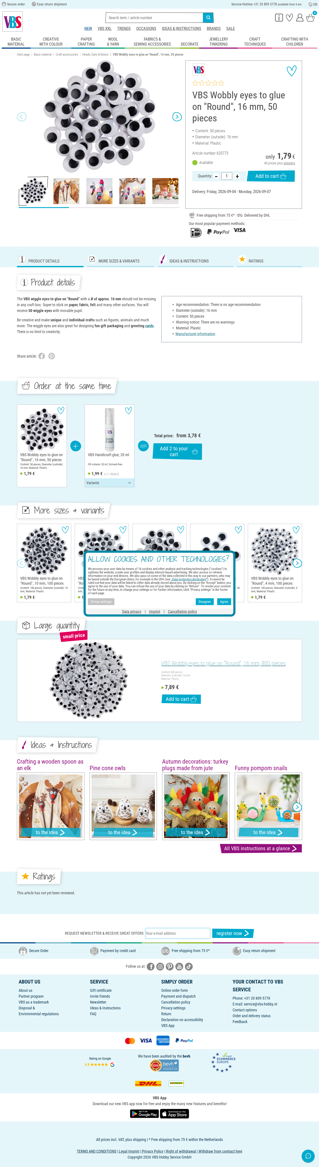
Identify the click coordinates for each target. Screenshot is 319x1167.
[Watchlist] (289, 17)
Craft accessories (67, 54)
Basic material (43, 54)
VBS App (167, 1025)
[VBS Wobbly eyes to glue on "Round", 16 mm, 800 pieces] (88, 680)
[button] (21, 116)
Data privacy (131, 611)
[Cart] (310, 17)
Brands (214, 28)
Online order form (174, 990)
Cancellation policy (175, 1002)
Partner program (31, 996)
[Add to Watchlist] (291, 70)
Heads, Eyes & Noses (95, 54)
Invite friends (100, 996)
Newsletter (98, 1002)
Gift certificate (101, 990)
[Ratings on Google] (100, 1062)
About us (25, 990)
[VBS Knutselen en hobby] (12, 21)
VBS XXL (105, 28)
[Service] (279, 17)
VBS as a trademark (34, 1002)
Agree (224, 601)
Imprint (154, 611)
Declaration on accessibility (182, 1019)
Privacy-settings (173, 1008)
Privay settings (101, 601)
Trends (124, 28)
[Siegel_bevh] (164, 1065)
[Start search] (208, 17)
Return (166, 1014)
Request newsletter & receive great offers (104, 933)
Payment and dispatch (178, 996)
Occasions (146, 28)
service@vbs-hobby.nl (260, 1004)
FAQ (93, 1014)
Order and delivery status (252, 1015)
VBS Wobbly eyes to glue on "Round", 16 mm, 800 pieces (223, 663)
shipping (289, 163)
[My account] (300, 17)
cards (149, 326)
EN (315, 4)
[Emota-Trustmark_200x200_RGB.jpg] (223, 1062)
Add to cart (267, 176)
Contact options (245, 1010)
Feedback (240, 1021)
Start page (23, 54)
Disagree (205, 601)
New (88, 28)
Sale (230, 28)
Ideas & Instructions (181, 28)
